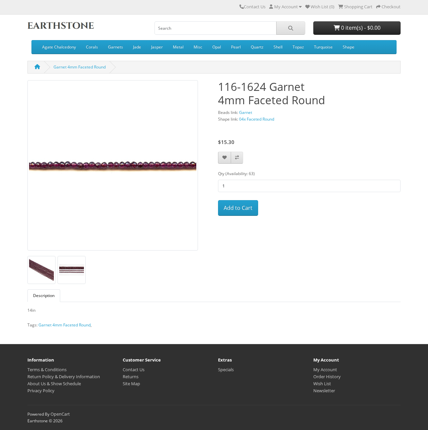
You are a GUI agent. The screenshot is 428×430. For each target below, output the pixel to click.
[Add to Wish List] (224, 158)
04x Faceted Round (256, 119)
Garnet (245, 112)
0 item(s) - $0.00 (360, 27)
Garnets (115, 47)
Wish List (322, 384)
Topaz (298, 47)
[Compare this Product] (237, 158)
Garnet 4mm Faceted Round (80, 67)
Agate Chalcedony (59, 47)
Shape (348, 47)
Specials (226, 370)
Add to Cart (238, 207)
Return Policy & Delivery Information (63, 377)
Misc (198, 47)
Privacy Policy (41, 391)
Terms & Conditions (47, 370)
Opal (216, 47)
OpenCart (60, 414)
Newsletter (324, 391)
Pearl (236, 47)
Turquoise (323, 47)
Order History (327, 377)
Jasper (157, 47)
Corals (92, 47)
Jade (137, 47)
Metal (178, 47)
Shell (278, 47)
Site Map (131, 384)
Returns (130, 377)
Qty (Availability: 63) (236, 173)
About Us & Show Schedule (54, 384)
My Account (325, 370)
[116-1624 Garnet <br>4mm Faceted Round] (112, 167)
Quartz (257, 47)
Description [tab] (44, 295)
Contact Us (254, 7)
